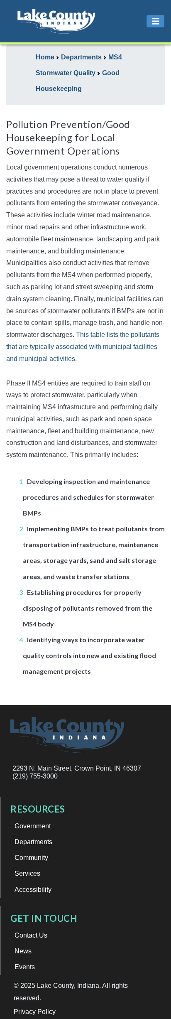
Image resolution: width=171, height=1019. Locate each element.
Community (31, 857)
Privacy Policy (35, 1011)
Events (25, 966)
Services (27, 873)
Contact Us (31, 935)
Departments (33, 841)
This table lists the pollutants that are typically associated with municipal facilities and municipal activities (82, 346)
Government (33, 826)
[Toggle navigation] (156, 21)
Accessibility (33, 889)
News (23, 951)
